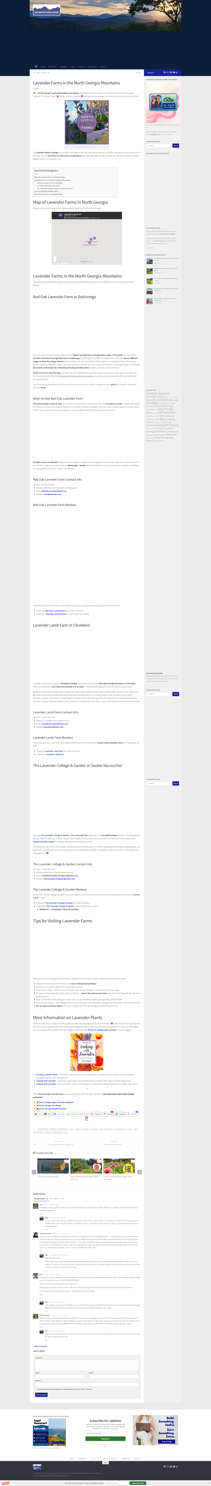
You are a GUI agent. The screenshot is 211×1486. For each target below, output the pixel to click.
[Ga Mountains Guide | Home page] (46, 9)
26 (140, 73)
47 (100, 1161)
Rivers (153, 428)
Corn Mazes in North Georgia (48, 1176)
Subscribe (105, 1439)
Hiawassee (169, 416)
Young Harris (159, 441)
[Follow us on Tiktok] (177, 72)
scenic (170, 428)
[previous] (34, 1172)
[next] (139, 1172)
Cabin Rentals (162, 403)
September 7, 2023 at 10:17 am (62, 1234)
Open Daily (166, 422)
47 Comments (158, 273)
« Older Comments (40, 1346)
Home (43, 67)
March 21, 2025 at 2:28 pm (52, 1205)
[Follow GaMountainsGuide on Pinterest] (171, 72)
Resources (92, 67)
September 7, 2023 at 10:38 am (59, 1255)
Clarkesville (171, 403)
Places (81, 67)
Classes (71, 1129)
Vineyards (173, 431)
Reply (41, 1214)
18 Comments (158, 303)
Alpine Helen (174, 397)
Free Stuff (156, 416)
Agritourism (53, 1129)
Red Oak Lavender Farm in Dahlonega (49, 183)
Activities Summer (43, 1129)
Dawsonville (150, 409)
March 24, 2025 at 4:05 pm (58, 1218)
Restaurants (149, 428)
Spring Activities (57, 1132)
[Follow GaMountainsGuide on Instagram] (168, 72)
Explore (63, 67)
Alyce (37, 89)
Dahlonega (85, 1129)
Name (37, 1373)
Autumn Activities (63, 1129)
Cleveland (77, 1129)
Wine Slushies (150, 438)
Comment (39, 1358)
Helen (162, 415)
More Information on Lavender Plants (48, 194)
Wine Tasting (161, 437)
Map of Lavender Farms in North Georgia (49, 177)
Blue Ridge (152, 403)
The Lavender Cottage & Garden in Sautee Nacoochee (55, 188)
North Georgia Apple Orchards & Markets (56, 1102)
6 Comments (158, 263)
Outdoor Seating (155, 425)
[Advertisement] (105, 47)
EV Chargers (155, 413)
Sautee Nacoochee (38, 1132)
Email (91, 1373)
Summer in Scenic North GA (155, 255)
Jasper (148, 419)
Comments (41, 1199)
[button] (105, 1483)
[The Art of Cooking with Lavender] (87, 1052)
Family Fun (45, 73)
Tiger (167, 432)
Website (38, 1381)
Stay (72, 67)
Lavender (129, 1129)
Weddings (149, 435)
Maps (135, 1129)
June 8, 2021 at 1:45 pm (57, 1331)
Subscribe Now (138, 1483)
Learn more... (150, 248)
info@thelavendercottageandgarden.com (60, 875)
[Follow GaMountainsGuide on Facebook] (165, 72)
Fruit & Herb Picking (120, 1129)
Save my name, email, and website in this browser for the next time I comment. (65, 1389)
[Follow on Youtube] (174, 72)
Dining (156, 409)
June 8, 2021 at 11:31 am (59, 1315)
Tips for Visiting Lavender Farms (46, 191)
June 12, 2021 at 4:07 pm (58, 1302)
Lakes (153, 419)
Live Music (160, 419)
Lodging (171, 419)
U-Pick (65, 1132)
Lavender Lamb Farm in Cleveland (48, 186)
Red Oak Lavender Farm (55, 610)
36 (67, 1161)
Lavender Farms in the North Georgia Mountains (52, 180)
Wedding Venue (160, 435)
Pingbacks (58, 1199)
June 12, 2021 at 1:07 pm (52, 1274)
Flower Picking (109, 1129)
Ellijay (149, 412)
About (103, 67)
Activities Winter (155, 396)
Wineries (171, 434)
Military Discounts (156, 422)
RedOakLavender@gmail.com (54, 491)
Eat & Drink (52, 67)
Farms (101, 1129)
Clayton (149, 406)
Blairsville (173, 400)
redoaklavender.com (52, 494)
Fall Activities (93, 1129)
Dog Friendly (165, 409)
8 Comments (158, 283)
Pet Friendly (171, 425)
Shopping (48, 1132)
